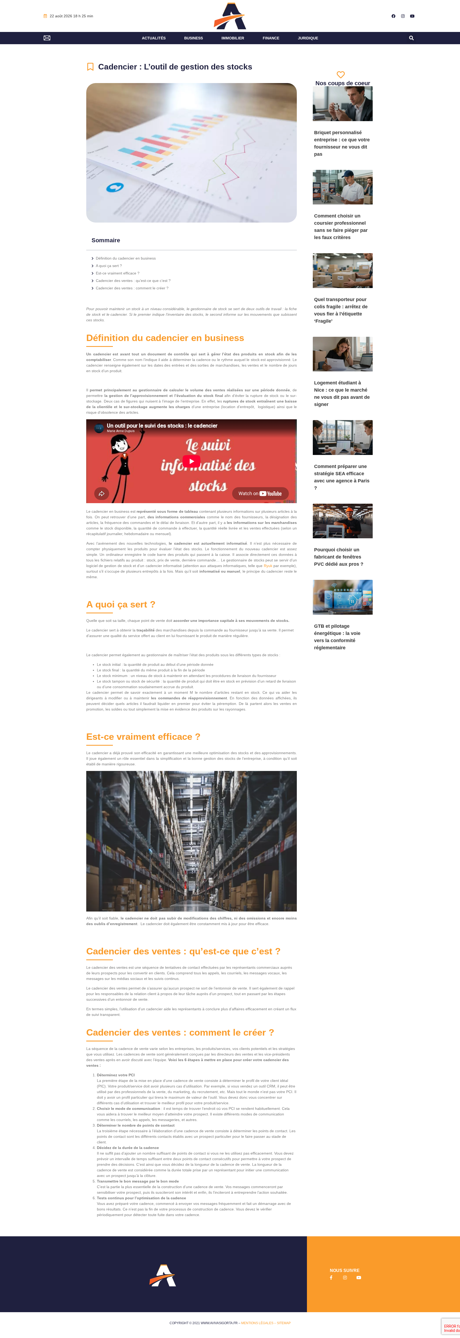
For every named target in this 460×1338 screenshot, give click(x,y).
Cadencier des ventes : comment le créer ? (132, 288)
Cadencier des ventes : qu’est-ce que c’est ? (133, 280)
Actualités (154, 38)
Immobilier (232, 38)
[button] (411, 38)
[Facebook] (394, 16)
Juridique (308, 38)
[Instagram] (403, 16)
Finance (271, 38)
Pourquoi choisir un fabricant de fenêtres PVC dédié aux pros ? (338, 557)
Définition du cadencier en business (126, 258)
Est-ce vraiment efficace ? (117, 273)
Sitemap (284, 1323)
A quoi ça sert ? (109, 266)
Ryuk (268, 566)
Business (193, 38)
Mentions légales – (259, 1323)
